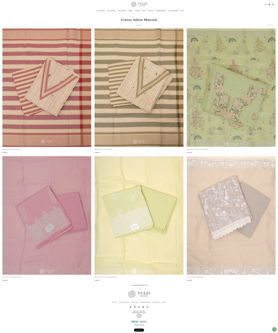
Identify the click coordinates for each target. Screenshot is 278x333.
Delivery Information (145, 302)
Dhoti (144, 10)
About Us (114, 302)
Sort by (270, 25)
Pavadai (137, 10)
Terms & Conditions (124, 302)
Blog (182, 10)
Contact (163, 302)
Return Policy (156, 302)
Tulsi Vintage (111, 10)
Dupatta (151, 10)
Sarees (131, 10)
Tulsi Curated (122, 10)
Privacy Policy (134, 302)
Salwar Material (161, 10)
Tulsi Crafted (101, 10)
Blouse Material (173, 10)
